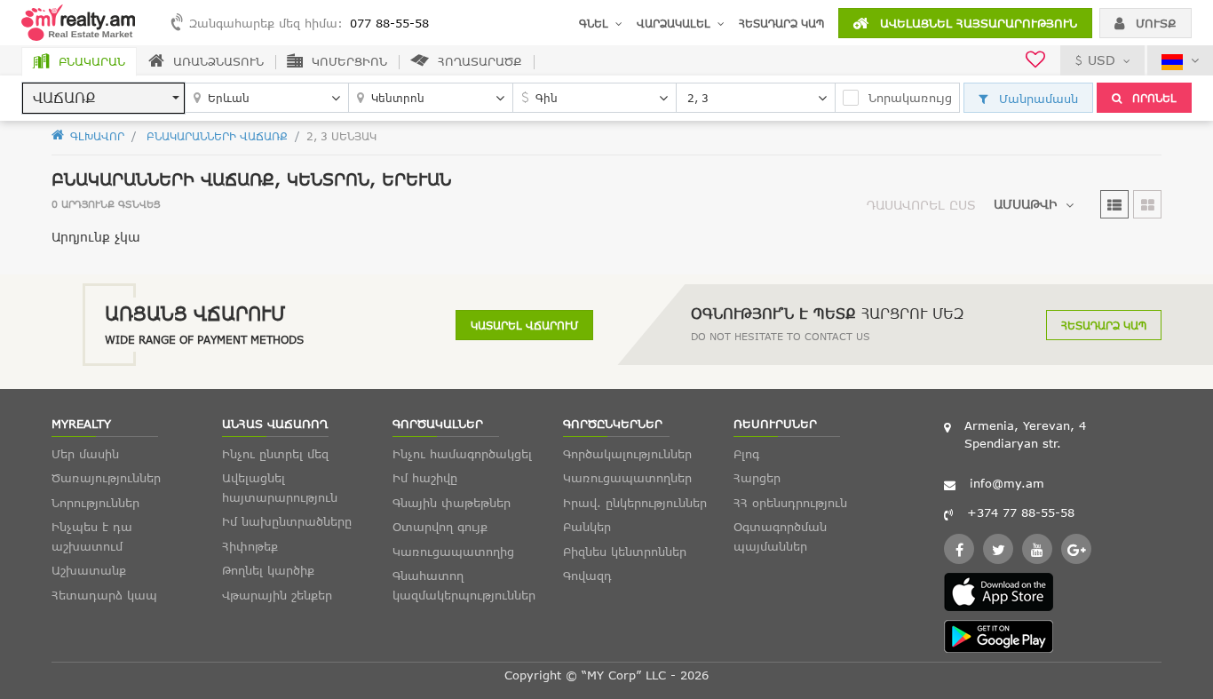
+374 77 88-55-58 (1020, 512)
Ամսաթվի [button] (1025, 203)
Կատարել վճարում (524, 325)
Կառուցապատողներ (627, 478)
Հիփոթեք (250, 546)
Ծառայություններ (106, 478)
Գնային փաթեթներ (451, 503)
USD (1101, 60)
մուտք (1154, 23)
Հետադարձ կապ (781, 23)
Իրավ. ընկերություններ (635, 503)
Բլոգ (746, 454)
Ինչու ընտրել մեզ (275, 454)
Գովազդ (587, 575)
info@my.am (1007, 483)
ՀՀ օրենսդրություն (790, 503)
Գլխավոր (95, 136)
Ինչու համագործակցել (462, 454)
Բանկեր (587, 527)
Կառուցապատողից (453, 551)
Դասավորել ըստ (921, 204)
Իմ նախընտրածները (287, 521)
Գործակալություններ (627, 454)
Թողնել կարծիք (268, 570)
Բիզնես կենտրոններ (624, 551)
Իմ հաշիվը (424, 478)
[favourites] (1035, 61)
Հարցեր (757, 478)
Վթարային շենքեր (277, 595)
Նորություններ (95, 503)
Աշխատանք (89, 570)
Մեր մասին (85, 454)
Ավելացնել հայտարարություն (976, 23)
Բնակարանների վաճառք (215, 136)
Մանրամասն (1036, 98)
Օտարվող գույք (440, 527)
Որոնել (1153, 97)
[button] (103, 98)
